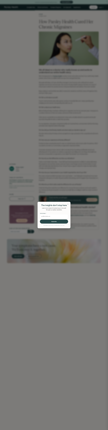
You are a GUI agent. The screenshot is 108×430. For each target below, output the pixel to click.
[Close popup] (68, 204)
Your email (43, 213)
